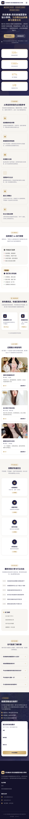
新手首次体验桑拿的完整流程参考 (15, 594)
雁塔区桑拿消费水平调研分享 (14, 604)
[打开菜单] (26, 2)
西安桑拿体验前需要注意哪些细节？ (16, 581)
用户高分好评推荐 (10, 623)
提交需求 (15, 752)
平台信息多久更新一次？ (9, 677)
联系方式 (5, 744)
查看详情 (22, 385)
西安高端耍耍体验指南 (6, 789)
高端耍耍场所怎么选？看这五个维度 (16, 585)
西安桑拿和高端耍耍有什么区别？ (11, 656)
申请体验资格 (8, 36)
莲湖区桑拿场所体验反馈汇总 (14, 590)
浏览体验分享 (20, 36)
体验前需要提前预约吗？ (9, 663)
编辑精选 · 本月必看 (10, 627)
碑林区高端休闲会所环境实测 (14, 599)
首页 (2, 785)
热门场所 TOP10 (9, 616)
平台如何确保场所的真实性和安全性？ (12, 670)
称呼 (4, 730)
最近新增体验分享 (10, 619)
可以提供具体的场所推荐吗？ (10, 684)
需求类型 (5, 737)
